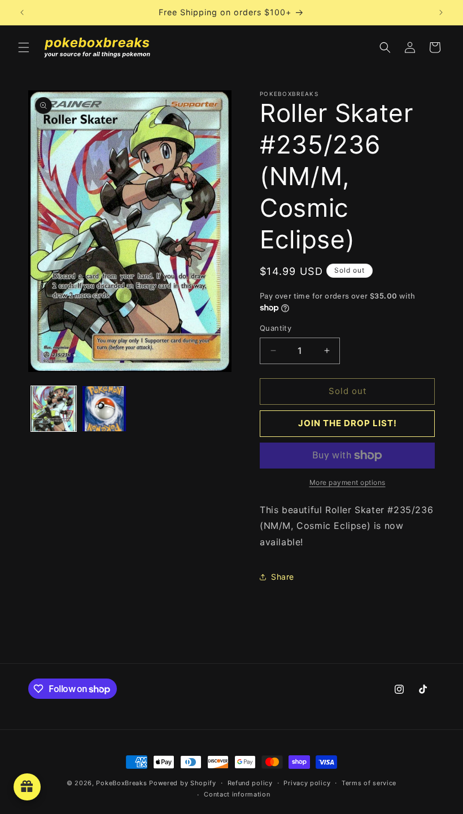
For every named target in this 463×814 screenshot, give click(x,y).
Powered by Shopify (182, 783)
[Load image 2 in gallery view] (104, 408)
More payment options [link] (347, 482)
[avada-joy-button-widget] (27, 786)
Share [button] (282, 576)
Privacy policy (306, 783)
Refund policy (250, 783)
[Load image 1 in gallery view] (53, 408)
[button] (23, 47)
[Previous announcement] (22, 12)
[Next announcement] (441, 12)
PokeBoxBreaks (121, 783)
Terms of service (369, 783)
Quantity (275, 327)
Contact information (237, 794)
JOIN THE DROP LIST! (347, 423)
